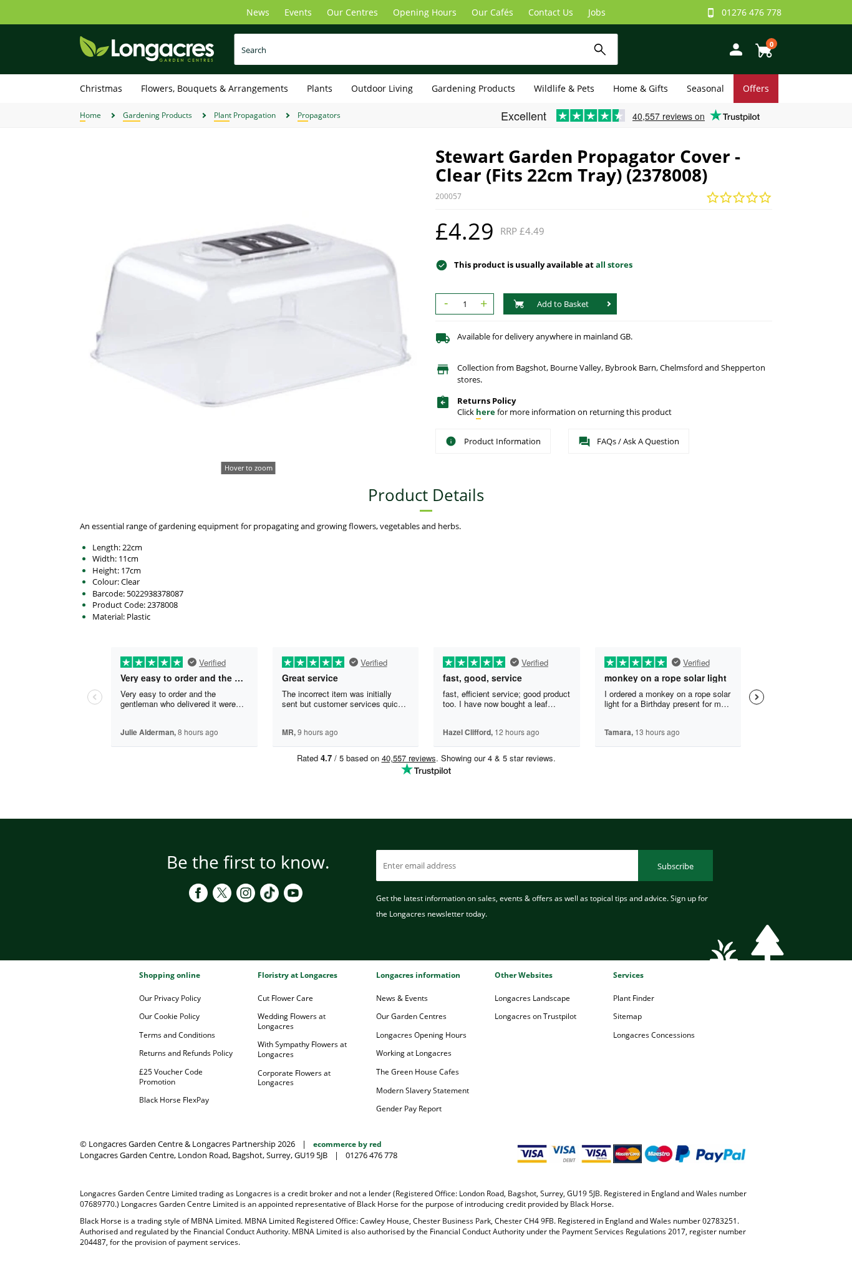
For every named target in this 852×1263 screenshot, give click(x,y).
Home (90, 115)
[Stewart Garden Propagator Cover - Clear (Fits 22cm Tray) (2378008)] (248, 315)
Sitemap (627, 1016)
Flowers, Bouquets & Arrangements (214, 88)
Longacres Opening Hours (421, 1035)
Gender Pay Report (409, 1108)
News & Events (402, 998)
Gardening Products (473, 88)
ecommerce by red (347, 1144)
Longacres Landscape (532, 998)
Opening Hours (425, 12)
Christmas (101, 88)
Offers (756, 88)
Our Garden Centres (411, 1016)
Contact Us (550, 12)
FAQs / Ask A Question (638, 441)
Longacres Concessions (654, 1035)
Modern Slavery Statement (422, 1090)
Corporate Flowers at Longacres (294, 1078)
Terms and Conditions (177, 1035)
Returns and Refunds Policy (186, 1053)
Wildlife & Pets (564, 88)
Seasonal (705, 88)
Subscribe (675, 866)
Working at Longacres (414, 1053)
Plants (319, 88)
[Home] (147, 48)
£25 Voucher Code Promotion (171, 1076)
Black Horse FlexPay (174, 1100)
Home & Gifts (640, 88)
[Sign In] (733, 48)
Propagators (319, 115)
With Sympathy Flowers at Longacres (302, 1049)
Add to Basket (563, 304)
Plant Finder (633, 998)
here (485, 411)
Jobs (597, 12)
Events (298, 12)
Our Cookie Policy (169, 1016)
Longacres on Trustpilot (535, 1016)
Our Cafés (492, 12)
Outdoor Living (382, 88)
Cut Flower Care (285, 998)
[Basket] (760, 46)
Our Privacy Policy (170, 998)
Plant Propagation (245, 115)
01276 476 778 (752, 12)
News (257, 12)
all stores (614, 264)
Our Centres (352, 12)
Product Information (502, 441)
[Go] (600, 49)
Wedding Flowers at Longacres (292, 1021)
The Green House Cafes (417, 1071)
